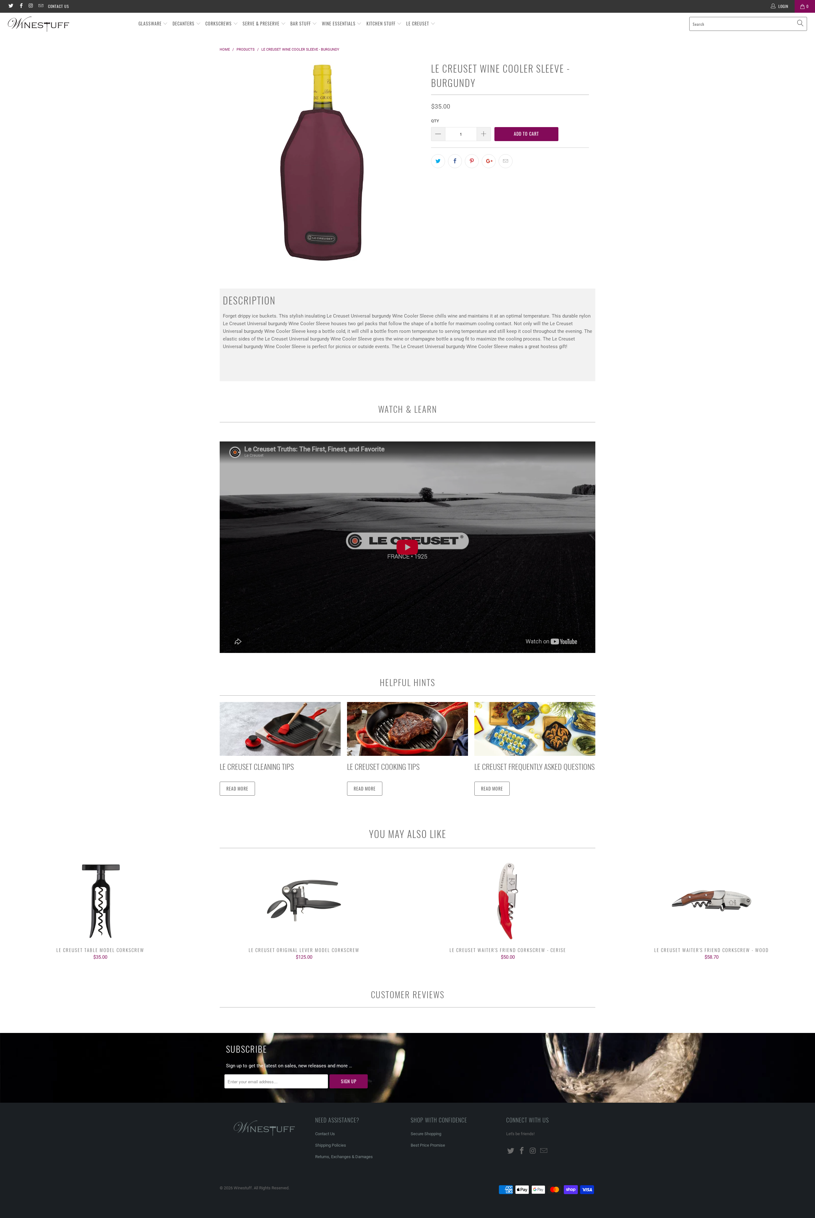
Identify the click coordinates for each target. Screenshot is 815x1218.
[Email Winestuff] (40, 6)
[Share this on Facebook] (455, 161)
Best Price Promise (428, 1145)
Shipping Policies (330, 1145)
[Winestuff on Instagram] (30, 6)
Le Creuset (418, 23)
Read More (237, 788)
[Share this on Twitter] (438, 161)
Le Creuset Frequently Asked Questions (534, 766)
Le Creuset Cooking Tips (383, 766)
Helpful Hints (407, 682)
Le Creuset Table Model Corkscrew (100, 901)
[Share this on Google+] (489, 161)
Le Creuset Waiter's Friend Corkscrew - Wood (711, 901)
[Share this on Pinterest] (472, 161)
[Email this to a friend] (506, 161)
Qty (435, 120)
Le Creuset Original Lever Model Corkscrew (304, 901)
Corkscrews (219, 23)
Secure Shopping (426, 1133)
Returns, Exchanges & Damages (344, 1156)
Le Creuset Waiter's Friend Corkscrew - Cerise (508, 901)
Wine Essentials (339, 23)
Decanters (184, 23)
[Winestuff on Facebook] (20, 6)
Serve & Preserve (262, 23)
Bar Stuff (301, 23)
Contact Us (58, 6)
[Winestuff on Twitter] (10, 6)
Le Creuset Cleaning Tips (257, 766)
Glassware (150, 23)
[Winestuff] (68, 24)
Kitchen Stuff (381, 23)
